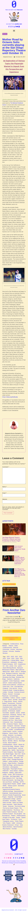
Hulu (11, 722)
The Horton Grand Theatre (10, 808)
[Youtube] (17, 26)
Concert (10, 694)
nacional (20, 748)
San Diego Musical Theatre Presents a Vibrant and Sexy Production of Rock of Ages (11, 539)
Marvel (5, 741)
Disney (15, 701)
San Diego (6, 776)
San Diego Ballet (15, 776)
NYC (11, 755)
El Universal (11, 711)
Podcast (5, 651)
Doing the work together (10, 705)
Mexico (16, 741)
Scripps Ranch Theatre (9, 784)
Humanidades (18, 722)
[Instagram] (11, 26)
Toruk (20, 819)
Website (4, 499)
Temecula (10, 806)
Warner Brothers (7, 827)
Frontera (11, 718)
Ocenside (17, 757)
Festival (19, 714)
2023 (4, 658)
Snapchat (10, 797)
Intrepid (23, 726)
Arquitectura (21, 664)
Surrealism (6, 800)
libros (20, 733)
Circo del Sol (13, 688)
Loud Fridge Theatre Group (11, 737)
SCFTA (22, 782)
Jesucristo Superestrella (18, 727)
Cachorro (10, 679)
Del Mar (15, 699)
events (18, 712)
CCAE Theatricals (14, 681)
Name (4, 486)
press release (14, 770)
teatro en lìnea (7, 802)
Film (24, 714)
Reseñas (17, 651)
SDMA (19, 784)
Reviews (5, 34)
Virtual (17, 825)
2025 (12, 658)
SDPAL (5, 785)
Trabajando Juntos (8, 821)
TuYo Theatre (6, 823)
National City (6, 750)
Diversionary (11, 703)
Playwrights (6, 769)
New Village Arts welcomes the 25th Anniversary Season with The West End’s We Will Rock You (20, 572)
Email (4, 493)
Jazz (8, 727)
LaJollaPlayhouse (19, 729)
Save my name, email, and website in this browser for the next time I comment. (13, 508)
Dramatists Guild (8, 707)
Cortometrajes (13, 696)
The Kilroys (16, 810)
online (8, 759)
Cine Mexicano (18, 686)
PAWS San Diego (8, 765)
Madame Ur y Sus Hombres (15, 739)
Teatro (19, 800)
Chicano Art (20, 684)
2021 (16, 656)
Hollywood (6, 722)
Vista (21, 825)
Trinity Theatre (19, 821)
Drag (19, 705)
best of (17, 671)
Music (22, 746)
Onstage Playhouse (17, 759)
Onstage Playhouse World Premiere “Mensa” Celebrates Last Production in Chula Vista (19, 559)
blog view (22, 673)
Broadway (20, 675)
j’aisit (4, 727)
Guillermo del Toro (8, 720)
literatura (10, 735)
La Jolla (5, 729)
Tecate (5, 806)
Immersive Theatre (12, 724)
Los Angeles (18, 735)
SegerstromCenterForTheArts (11, 789)
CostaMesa (6, 697)
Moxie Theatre (12, 742)
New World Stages (8, 754)
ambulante (14, 662)
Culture (18, 697)
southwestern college (9, 798)
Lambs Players (7, 731)
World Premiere (17, 827)
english (18, 711)
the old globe (18, 813)
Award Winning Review (9, 668)
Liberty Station (13, 733)
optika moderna (13, 761)
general (17, 718)
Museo (15, 744)
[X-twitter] (13, 26)
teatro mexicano (7, 804)
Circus (20, 688)
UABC (13, 823)
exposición (6, 714)
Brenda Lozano (11, 675)
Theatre (13, 815)
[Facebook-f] (9, 26)
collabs (5, 692)
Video (16, 645)
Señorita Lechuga (8, 791)
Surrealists (13, 800)
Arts (15, 666)
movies (5, 742)
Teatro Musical (18, 804)
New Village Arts (19, 752)
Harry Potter (18, 720)
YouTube (14, 828)
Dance (10, 699)
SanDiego (16, 782)
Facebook (13, 714)
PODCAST (6, 770)
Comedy (10, 692)
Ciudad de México (18, 690)
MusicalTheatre (12, 748)
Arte (7, 666)
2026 (17, 658)
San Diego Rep (19, 780)
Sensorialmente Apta (15, 793)
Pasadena (20, 763)
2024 (8, 658)
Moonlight (22, 741)
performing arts (18, 765)
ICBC (4, 724)
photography (14, 767)
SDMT (24, 784)
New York (18, 754)
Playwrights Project (16, 769)
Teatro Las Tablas (17, 802)
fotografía (6, 716)
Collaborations (14, 644)
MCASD (10, 741)
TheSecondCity (21, 815)
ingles (4, 726)
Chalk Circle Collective (9, 684)
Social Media (18, 797)
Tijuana (18, 817)
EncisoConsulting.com (20, 862)
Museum (16, 746)
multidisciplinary (7, 744)
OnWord (5, 761)
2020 (12, 656)
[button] (14, 30)
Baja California (20, 669)
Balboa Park (6, 671)
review (10, 774)
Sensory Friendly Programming (12, 795)
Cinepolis (5, 688)
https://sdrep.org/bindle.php (10, 397)
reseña (5, 774)
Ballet (12, 671)
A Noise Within (15, 660)
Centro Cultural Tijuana (15, 683)
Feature (11, 645)
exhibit (23, 712)
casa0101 (5, 681)
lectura (14, 731)
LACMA (10, 729)
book (4, 675)
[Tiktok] (15, 26)
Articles (12, 649)
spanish (18, 798)
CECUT (5, 683)
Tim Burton (14, 819)
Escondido (6, 712)
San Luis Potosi (7, 782)
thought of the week (9, 817)
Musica (5, 748)
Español (12, 712)
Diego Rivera (8, 701)
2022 (20, 656)
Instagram (10, 726)
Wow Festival (6, 828)
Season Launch (12, 785)
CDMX (22, 681)
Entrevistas (6, 649)
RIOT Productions (18, 774)
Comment (5, 466)
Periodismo (6, 767)
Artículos (11, 651)
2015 (8, 656)
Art (4, 666)
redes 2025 (18, 772)
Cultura (12, 697)
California (16, 679)
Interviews (19, 649)
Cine (12, 686)
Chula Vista (6, 686)
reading (11, 772)
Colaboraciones (7, 647)
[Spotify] (19, 26)
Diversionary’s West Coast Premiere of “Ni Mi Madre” (19, 548)
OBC (14, 755)
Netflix (13, 750)
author (20, 666)
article (11, 666)
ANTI (15, 664)
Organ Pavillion (12, 763)
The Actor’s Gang (20, 806)
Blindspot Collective (12, 673)
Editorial (15, 647)
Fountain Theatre (15, 716)
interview (17, 726)
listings (5, 735)
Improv (21, 724)
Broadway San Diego (9, 677)
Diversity (19, 703)
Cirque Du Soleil (7, 690)
